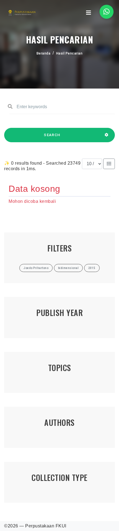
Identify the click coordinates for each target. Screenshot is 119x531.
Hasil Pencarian (69, 53)
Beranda (44, 53)
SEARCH (52, 135)
